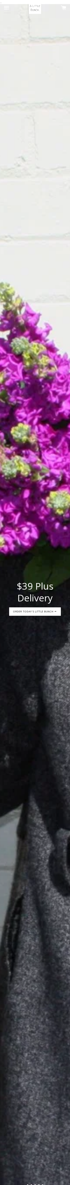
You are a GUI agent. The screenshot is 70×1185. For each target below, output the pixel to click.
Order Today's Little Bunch (33, 611)
